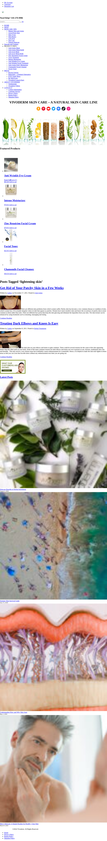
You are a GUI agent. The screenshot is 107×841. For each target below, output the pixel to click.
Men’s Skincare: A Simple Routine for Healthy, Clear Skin (19, 824)
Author (9, 293)
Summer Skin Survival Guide (9, 601)
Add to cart (13, 182)
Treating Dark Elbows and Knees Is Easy (29, 323)
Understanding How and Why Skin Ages (13, 712)
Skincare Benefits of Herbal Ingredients (13, 489)
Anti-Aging (38, 293)
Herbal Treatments (40, 328)
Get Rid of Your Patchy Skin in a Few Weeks (32, 288)
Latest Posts (6, 377)
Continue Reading (6, 318)
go (23, 21)
